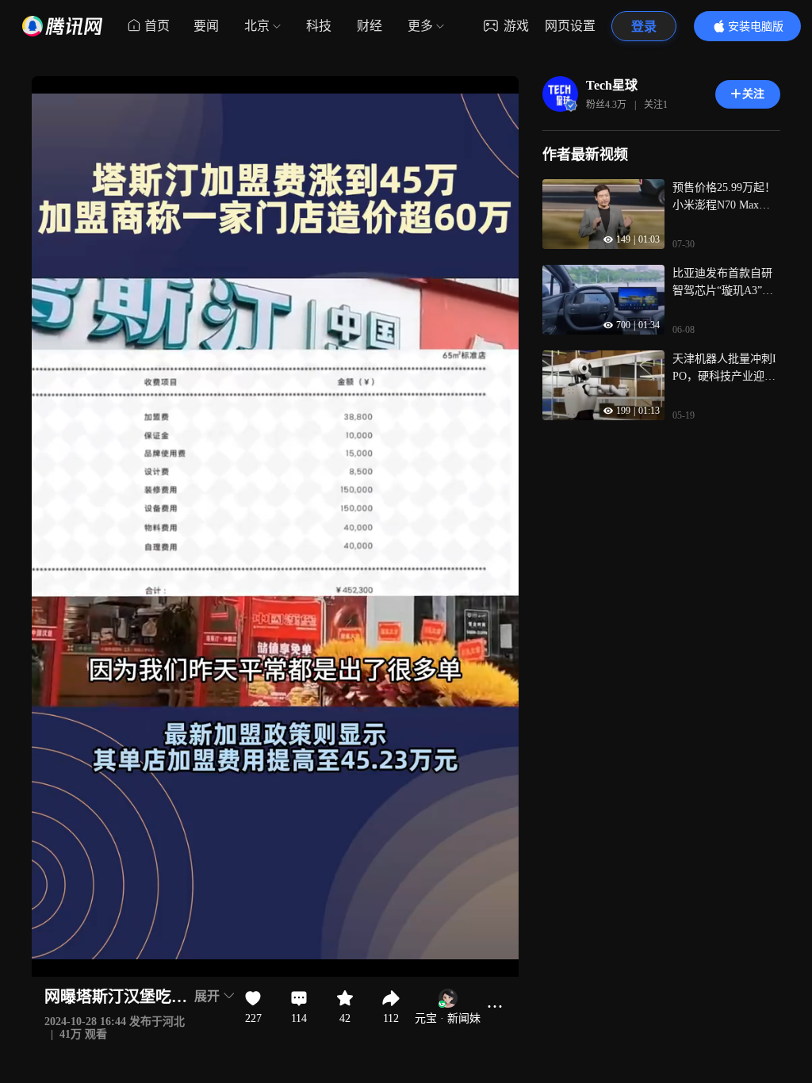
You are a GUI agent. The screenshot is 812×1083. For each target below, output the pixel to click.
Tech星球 (612, 85)
